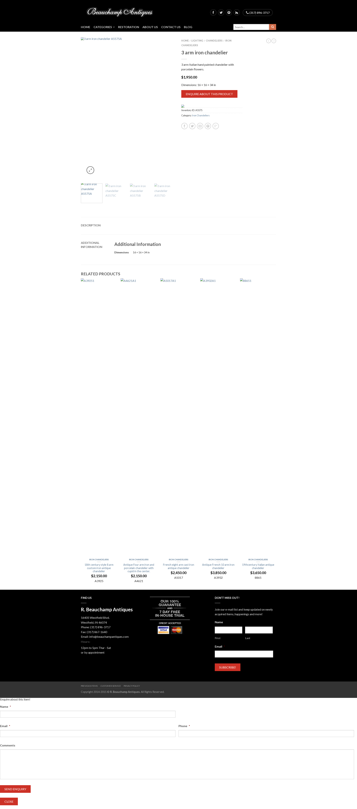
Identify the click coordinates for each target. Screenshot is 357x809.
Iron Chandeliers (201, 115)
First (217, 638)
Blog (188, 27)
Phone (184, 726)
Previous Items (89, 686)
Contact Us (171, 27)
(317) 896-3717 (259, 12)
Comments (7, 745)
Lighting (197, 40)
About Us (150, 27)
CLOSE (8, 801)
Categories (103, 27)
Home (85, 27)
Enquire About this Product (209, 94)
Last (247, 638)
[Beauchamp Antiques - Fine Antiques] (121, 11)
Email (220, 646)
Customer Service (110, 686)
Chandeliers (214, 40)
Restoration (128, 27)
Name (219, 622)
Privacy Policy (132, 686)
